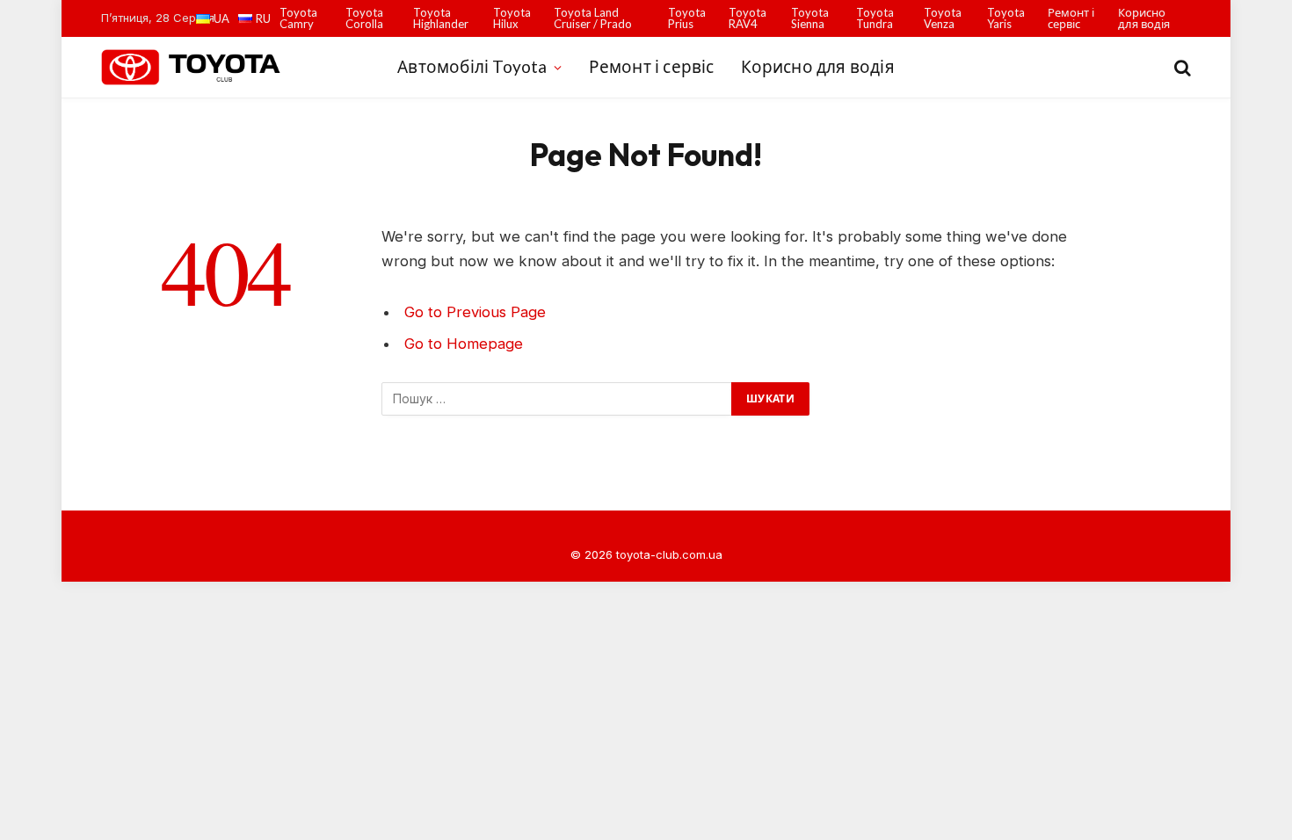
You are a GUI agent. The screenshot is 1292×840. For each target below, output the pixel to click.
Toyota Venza (943, 18)
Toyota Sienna (810, 18)
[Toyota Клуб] (192, 66)
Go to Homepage (463, 343)
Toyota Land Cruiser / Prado (593, 18)
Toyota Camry (298, 18)
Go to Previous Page (475, 312)
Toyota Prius (687, 18)
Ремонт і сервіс (1071, 18)
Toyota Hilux (512, 18)
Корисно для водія (1144, 18)
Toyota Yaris (1006, 18)
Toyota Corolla (364, 18)
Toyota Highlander (440, 18)
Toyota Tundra (875, 18)
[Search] (1181, 67)
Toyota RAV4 (747, 18)
